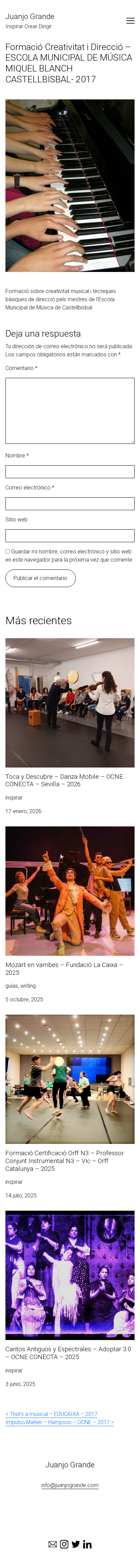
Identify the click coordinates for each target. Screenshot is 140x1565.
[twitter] (75, 1544)
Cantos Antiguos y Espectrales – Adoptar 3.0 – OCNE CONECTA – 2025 (69, 1218)
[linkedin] (87, 1544)
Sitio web (16, 519)
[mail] (52, 1544)
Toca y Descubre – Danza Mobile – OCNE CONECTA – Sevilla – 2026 (69, 646)
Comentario (21, 368)
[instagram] (64, 1544)
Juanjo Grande (29, 16)
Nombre (17, 455)
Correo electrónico (29, 487)
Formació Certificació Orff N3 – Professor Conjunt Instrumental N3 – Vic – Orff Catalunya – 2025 (65, 1022)
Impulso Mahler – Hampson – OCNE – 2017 (57, 1422)
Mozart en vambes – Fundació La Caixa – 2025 (62, 830)
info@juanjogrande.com (70, 1485)
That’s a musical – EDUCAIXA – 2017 (54, 1414)
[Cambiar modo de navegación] (130, 21)
